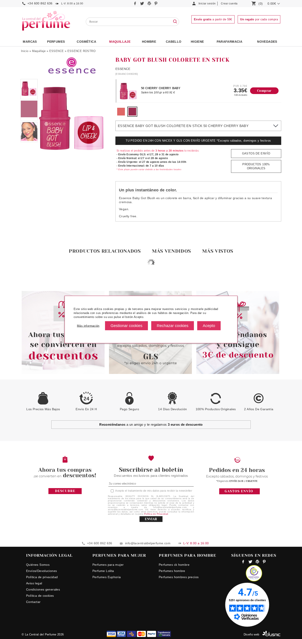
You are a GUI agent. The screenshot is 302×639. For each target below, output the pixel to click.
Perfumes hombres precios (179, 577)
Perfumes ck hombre (174, 564)
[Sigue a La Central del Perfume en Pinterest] (156, 4)
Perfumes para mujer (108, 564)
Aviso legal (34, 583)
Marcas (30, 41)
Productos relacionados (105, 251)
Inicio (24, 51)
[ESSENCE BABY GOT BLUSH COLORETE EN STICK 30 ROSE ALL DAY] (121, 114)
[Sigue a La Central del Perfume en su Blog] (149, 4)
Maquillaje (119, 41)
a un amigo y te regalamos (151, 424)
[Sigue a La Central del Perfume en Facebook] (135, 4)
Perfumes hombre (172, 571)
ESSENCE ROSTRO (81, 51)
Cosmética (86, 41)
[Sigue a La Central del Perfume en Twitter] (142, 4)
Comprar (264, 90)
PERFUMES (56, 41)
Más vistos (217, 251)
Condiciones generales (43, 589)
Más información (88, 325)
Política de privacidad (42, 577)
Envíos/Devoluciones (41, 571)
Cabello (174, 41)
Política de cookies (40, 595)
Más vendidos (171, 251)
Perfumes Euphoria (106, 577)
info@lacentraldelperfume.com (147, 543)
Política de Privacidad (156, 514)
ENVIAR (151, 519)
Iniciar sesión (207, 3)
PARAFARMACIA (230, 41)
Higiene (197, 41)
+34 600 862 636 (40, 3)
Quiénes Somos (38, 564)
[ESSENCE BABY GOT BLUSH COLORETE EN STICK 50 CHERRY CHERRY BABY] (132, 114)
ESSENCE (56, 51)
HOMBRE (149, 41)
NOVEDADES (267, 41)
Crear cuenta (229, 3)
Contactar (33, 602)
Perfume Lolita (103, 571)
